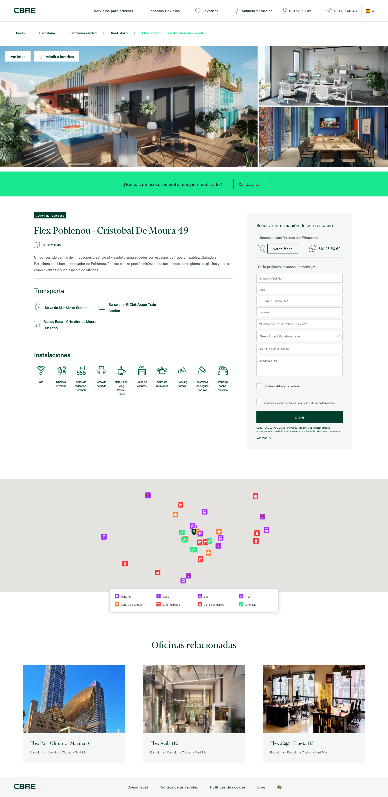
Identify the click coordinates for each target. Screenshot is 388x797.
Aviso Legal (296, 403)
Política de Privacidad (322, 403)
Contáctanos (249, 184)
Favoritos (210, 11)
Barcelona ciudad (83, 33)
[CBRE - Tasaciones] (24, 787)
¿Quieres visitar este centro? (281, 386)
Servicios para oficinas (113, 11)
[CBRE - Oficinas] (24, 11)
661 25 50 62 (329, 248)
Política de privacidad (179, 786)
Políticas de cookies (228, 786)
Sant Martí (119, 33)
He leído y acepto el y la (299, 403)
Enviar (299, 416)
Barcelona (47, 33)
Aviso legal (138, 786)
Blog (261, 786)
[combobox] (265, 300)
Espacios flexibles (164, 11)
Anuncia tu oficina (257, 11)
